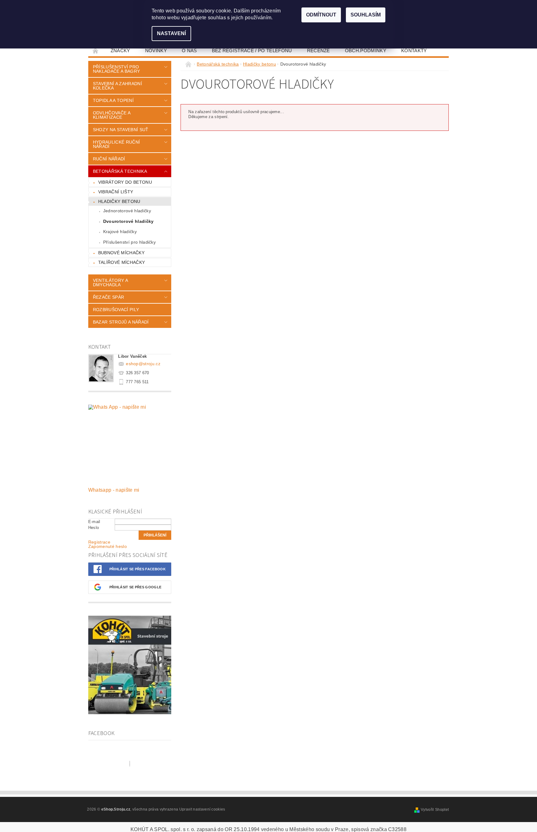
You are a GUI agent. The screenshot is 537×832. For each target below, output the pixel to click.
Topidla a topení (113, 100)
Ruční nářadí (109, 158)
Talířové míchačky (121, 262)
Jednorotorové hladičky (127, 210)
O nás (189, 50)
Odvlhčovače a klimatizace (111, 115)
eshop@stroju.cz (143, 363)
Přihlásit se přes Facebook (137, 569)
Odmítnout (321, 14)
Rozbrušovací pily (116, 309)
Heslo (93, 527)
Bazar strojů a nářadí (121, 321)
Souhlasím (366, 14)
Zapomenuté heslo (107, 546)
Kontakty (414, 50)
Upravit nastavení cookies (202, 809)
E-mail (94, 521)
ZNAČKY (120, 50)
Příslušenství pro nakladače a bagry (116, 69)
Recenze (318, 50)
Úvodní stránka (95, 50)
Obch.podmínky (365, 50)
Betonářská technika (120, 171)
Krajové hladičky (120, 231)
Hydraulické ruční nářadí (116, 144)
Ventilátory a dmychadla (110, 282)
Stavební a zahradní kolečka (117, 85)
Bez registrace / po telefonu (252, 50)
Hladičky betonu (119, 201)
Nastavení (171, 33)
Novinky (156, 50)
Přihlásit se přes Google (135, 587)
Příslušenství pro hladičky (129, 242)
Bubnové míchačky (121, 252)
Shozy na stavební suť (121, 129)
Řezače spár (108, 297)
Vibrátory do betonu (125, 182)
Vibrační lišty (115, 191)
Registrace (99, 542)
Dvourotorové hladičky (128, 221)
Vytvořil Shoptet (435, 809)
